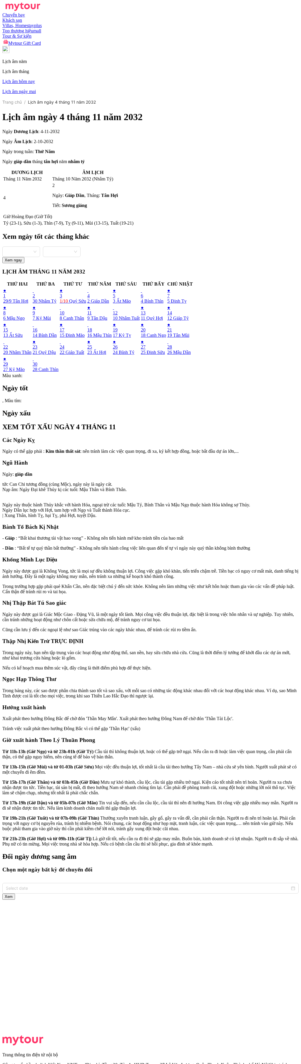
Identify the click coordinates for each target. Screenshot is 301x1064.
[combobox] (21, 251)
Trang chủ (12, 102)
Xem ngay (13, 260)
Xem (9, 896)
